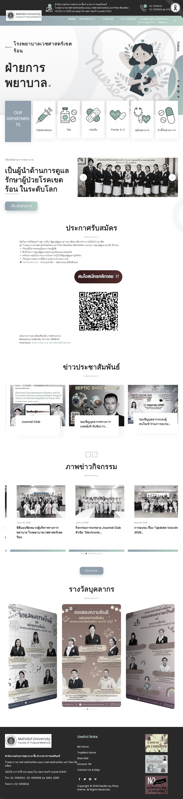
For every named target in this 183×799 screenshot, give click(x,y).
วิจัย (69, 129)
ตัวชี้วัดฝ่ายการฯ (167, 130)
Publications (44, 130)
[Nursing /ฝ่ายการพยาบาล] (28, 15)
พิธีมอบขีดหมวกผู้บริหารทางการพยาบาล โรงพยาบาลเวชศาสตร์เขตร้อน (35, 532)
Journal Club (26, 422)
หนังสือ (93, 129)
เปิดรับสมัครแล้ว (30, 262)
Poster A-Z (118, 129)
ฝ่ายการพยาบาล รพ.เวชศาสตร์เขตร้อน (51, 342)
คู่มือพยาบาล (142, 130)
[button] (4, 655)
